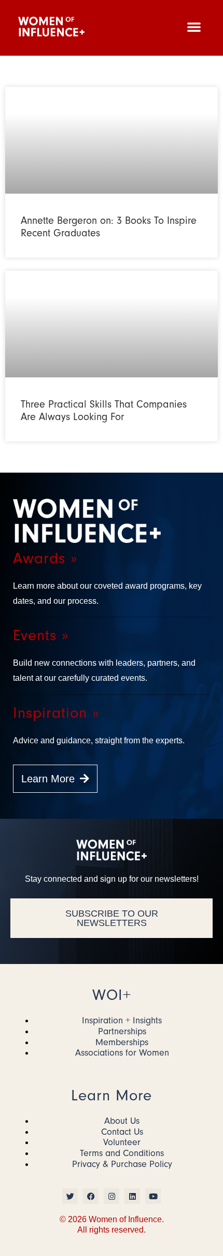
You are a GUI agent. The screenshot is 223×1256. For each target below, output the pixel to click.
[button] (194, 26)
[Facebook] (91, 1196)
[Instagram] (111, 1196)
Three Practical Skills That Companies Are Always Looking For (104, 410)
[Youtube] (153, 1196)
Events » (40, 635)
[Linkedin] (132, 1196)
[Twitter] (70, 1196)
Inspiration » (56, 713)
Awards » (45, 558)
